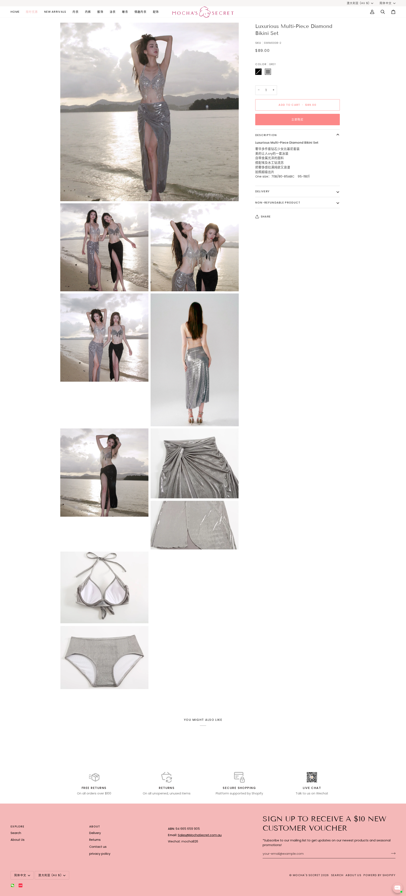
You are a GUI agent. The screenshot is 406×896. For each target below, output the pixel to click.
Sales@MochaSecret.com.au (200, 835)
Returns (95, 840)
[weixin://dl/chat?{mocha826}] (12, 885)
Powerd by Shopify (379, 875)
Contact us (98, 847)
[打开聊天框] (397, 888)
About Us (18, 840)
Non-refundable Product (277, 203)
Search (16, 833)
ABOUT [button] (94, 826)
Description (266, 135)
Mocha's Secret (306, 875)
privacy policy (99, 854)
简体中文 (386, 3)
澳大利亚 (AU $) (358, 3)
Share (266, 217)
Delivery (262, 191)
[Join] (391, 853)
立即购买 (297, 119)
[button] (75, 12)
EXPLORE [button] (17, 826)
